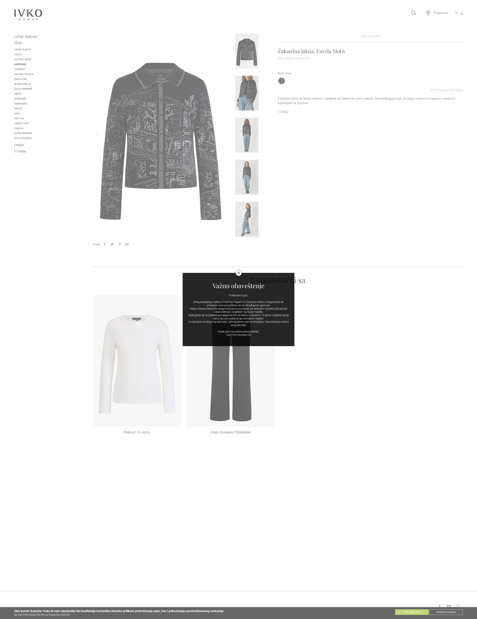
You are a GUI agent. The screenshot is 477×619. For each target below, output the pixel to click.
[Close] (239, 273)
